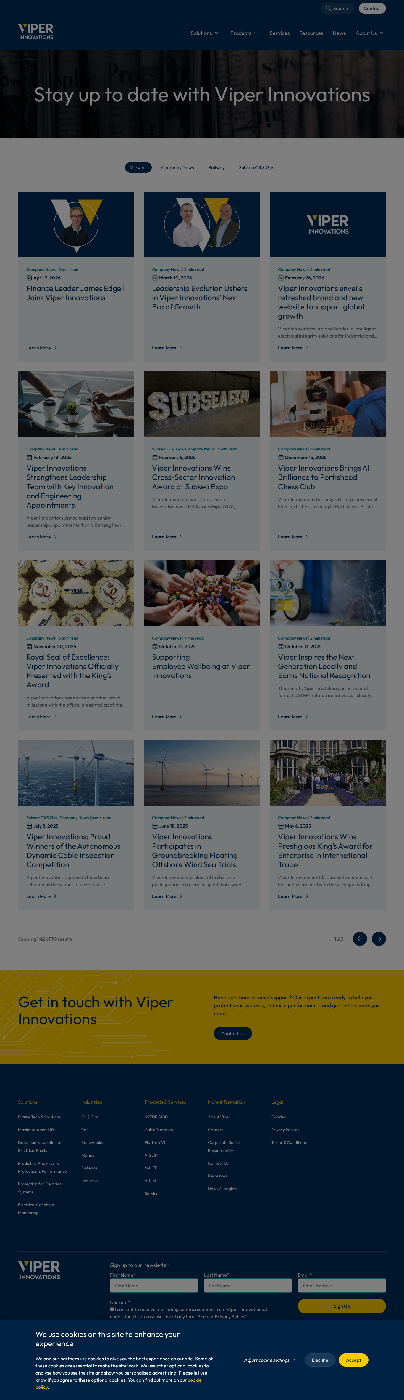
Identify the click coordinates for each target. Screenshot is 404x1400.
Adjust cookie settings (266, 1360)
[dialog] (202, 700)
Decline (320, 1360)
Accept (353, 1360)
